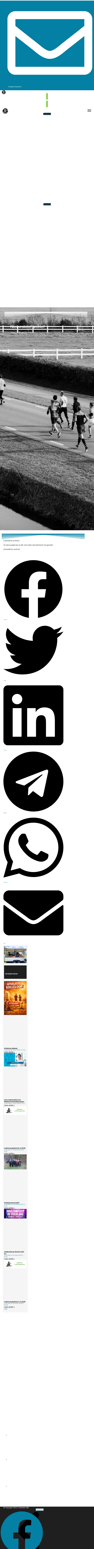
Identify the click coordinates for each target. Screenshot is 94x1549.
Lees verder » (9, 1052)
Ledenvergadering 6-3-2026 (14, 1148)
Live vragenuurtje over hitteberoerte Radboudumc (14, 1100)
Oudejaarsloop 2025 (11, 1203)
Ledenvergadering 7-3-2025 (14, 1301)
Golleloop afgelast (10, 1048)
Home (13, 332)
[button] (33, 589)
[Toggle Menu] (89, 111)
